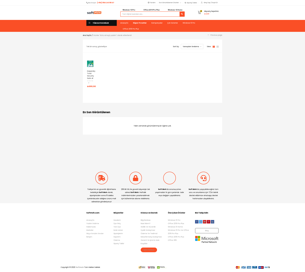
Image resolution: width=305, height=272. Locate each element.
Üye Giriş (117, 223)
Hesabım (117, 220)
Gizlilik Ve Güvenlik (148, 227)
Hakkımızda (91, 227)
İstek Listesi (118, 230)
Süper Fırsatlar (140, 23)
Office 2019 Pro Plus (131, 29)
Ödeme (117, 240)
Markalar (89, 230)
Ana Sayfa (87, 35)
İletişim (89, 237)
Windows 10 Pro (189, 23)
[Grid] (214, 46)
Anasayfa (124, 23)
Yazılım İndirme (92, 223)
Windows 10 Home (175, 227)
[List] (217, 46)
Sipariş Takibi (119, 243)
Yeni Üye (117, 227)
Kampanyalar (157, 23)
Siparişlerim (118, 233)
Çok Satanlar (172, 23)
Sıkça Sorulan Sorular (95, 233)
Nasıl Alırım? (145, 223)
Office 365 (172, 240)
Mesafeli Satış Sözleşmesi (151, 237)
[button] (151, 2)
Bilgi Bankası (145, 220)
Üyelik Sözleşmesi (148, 230)
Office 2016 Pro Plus (176, 237)
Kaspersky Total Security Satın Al (91, 74)
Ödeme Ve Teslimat (149, 233)
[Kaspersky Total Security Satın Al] (90, 63)
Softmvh (80, 267)
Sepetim (117, 237)
